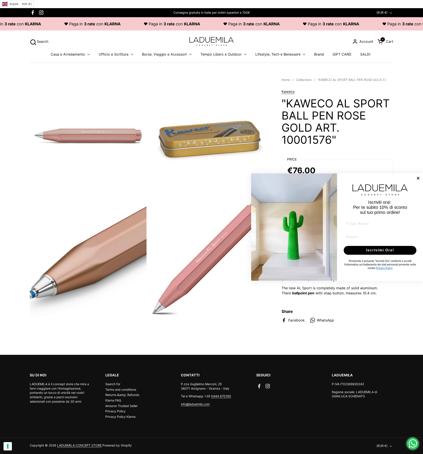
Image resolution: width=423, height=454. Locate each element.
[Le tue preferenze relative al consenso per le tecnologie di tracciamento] (8, 446)
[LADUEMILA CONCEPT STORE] (211, 41)
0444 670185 (221, 396)
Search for (112, 384)
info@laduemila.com (195, 404)
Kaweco (288, 91)
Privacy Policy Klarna (120, 417)
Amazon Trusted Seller (121, 406)
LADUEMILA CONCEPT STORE (79, 445)
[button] (39, 41)
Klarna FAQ (113, 400)
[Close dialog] (418, 178)
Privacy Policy (115, 411)
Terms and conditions (120, 389)
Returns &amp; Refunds (122, 395)
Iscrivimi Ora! (380, 250)
